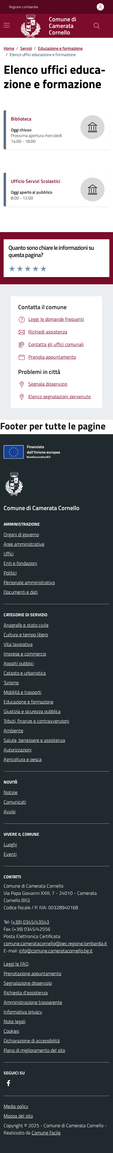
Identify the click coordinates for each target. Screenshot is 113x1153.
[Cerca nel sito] (96, 26)
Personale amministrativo (29, 582)
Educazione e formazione (60, 48)
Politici (10, 572)
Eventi (10, 854)
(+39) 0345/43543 (30, 921)
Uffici (9, 553)
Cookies (11, 1031)
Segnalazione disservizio (28, 983)
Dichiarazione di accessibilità (32, 1040)
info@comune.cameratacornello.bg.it (56, 950)
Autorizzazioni (17, 749)
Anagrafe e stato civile (26, 625)
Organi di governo (21, 534)
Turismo (11, 682)
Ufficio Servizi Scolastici (35, 181)
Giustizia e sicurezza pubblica (32, 711)
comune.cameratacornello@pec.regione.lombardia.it (55, 943)
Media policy (16, 1106)
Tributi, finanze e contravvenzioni (36, 720)
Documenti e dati (21, 592)
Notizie (10, 792)
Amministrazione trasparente (33, 1002)
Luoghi (10, 844)
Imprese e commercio (25, 653)
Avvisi (9, 811)
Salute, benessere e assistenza (34, 740)
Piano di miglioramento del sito (34, 1050)
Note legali (14, 1021)
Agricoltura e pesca (23, 759)
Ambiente (13, 730)
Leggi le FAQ (16, 963)
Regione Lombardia (23, 7)
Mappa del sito (18, 1115)
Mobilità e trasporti (22, 692)
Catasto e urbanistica (25, 673)
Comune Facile (46, 1132)
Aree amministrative (24, 544)
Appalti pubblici (19, 663)
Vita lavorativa (18, 644)
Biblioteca (21, 118)
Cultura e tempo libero (26, 634)
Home (9, 48)
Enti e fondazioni (20, 563)
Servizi (26, 48)
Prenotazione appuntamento (32, 973)
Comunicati (15, 801)
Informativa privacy (23, 1011)
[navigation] (6, 25)
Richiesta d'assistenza (26, 992)
